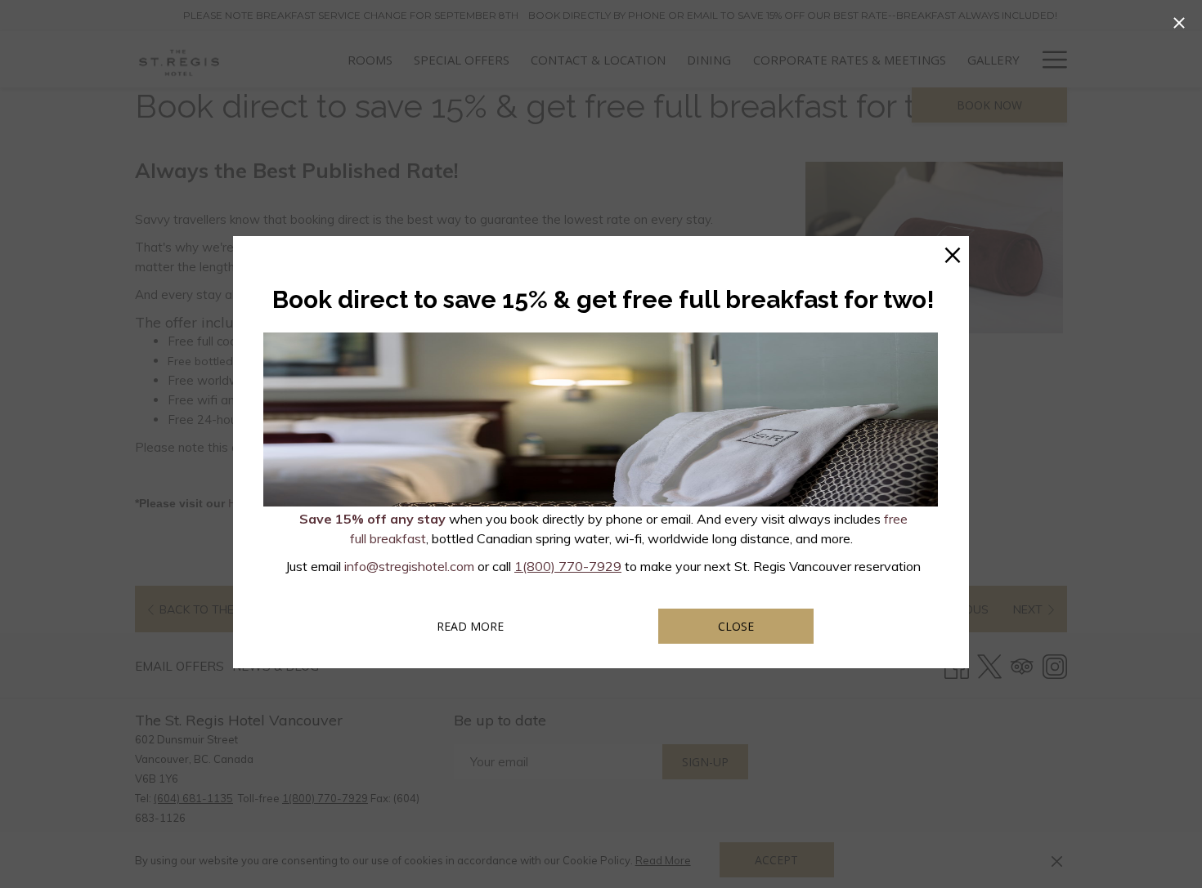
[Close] (1179, 23)
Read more (492, 626)
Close (736, 626)
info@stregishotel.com (409, 566)
